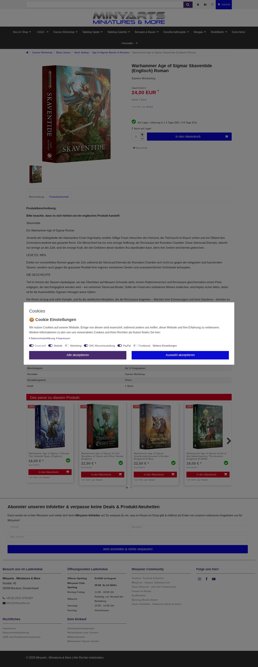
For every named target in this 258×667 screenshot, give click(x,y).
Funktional (144, 345)
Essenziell (40, 345)
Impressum (64, 338)
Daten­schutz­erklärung (43, 338)
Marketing (75, 345)
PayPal (127, 345)
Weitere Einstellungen (165, 345)
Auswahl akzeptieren (180, 355)
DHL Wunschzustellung (102, 345)
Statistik (58, 345)
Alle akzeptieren (78, 355)
